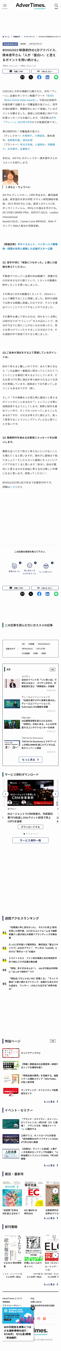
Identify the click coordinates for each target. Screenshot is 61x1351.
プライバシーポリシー (12, 1305)
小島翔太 (40, 144)
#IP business (27, 648)
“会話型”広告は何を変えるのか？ (11, 1212)
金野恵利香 (14, 140)
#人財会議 (25, 653)
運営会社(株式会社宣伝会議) (42, 1305)
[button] (22, 77)
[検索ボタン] (56, 6)
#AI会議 (31, 644)
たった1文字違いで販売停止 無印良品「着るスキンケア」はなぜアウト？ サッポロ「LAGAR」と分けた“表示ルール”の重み (33, 948)
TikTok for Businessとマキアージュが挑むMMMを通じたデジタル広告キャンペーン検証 (39, 744)
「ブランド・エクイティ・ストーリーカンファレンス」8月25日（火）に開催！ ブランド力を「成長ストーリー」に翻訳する (39, 1123)
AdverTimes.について (12, 1298)
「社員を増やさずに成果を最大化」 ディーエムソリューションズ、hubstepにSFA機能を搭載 (40, 703)
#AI (23, 644)
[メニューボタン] (5, 6)
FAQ (32, 1298)
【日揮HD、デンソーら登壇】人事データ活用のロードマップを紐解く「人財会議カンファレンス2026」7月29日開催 (39, 1153)
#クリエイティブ (35, 44)
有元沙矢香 (26, 144)
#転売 (43, 653)
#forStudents (44, 644)
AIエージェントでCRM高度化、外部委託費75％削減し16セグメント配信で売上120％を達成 (30, 817)
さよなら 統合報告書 (13, 1264)
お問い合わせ (36, 1301)
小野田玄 (40, 135)
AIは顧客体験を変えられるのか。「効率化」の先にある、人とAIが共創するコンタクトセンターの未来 (39, 724)
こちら (14, 486)
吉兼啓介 (25, 148)
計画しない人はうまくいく (33, 1264)
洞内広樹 (28, 140)
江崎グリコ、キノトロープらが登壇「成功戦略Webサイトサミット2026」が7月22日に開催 (39, 1139)
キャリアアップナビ (31, 1052)
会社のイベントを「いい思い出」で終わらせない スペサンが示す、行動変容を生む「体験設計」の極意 (39, 683)
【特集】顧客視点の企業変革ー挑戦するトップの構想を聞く (39, 1065)
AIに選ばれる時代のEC (30, 1212)
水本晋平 (13, 148)
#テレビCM (41, 648)
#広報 (35, 653)
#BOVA (23, 44)
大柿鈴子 (27, 135)
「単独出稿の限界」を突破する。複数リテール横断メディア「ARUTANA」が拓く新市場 (39, 1079)
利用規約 (6, 1301)
